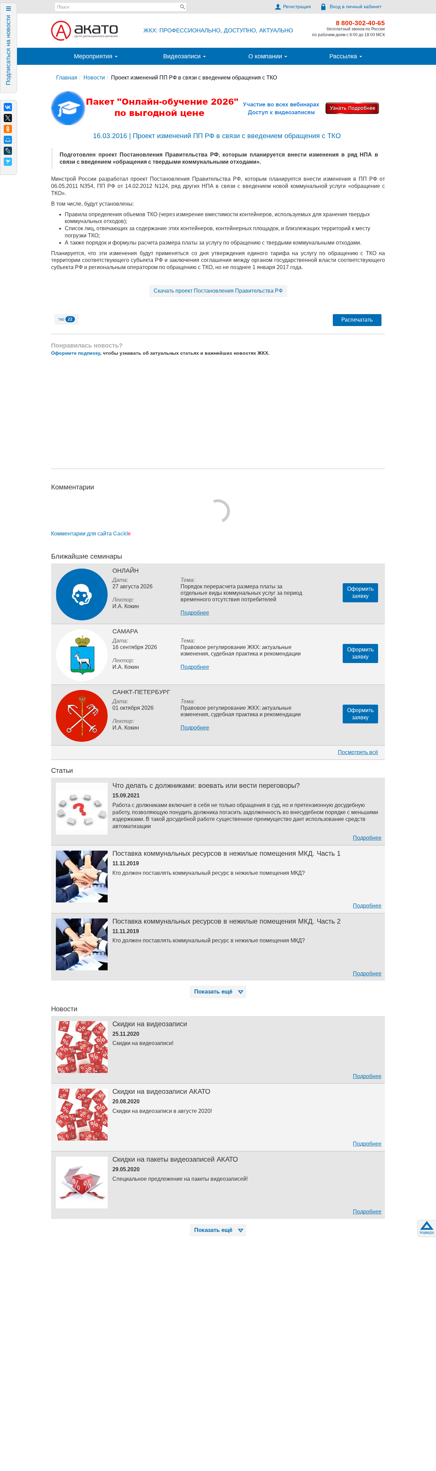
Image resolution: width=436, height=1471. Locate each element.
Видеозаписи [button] (182, 56)
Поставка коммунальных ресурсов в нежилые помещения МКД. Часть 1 (226, 853)
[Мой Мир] (8, 140)
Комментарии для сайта (91, 533)
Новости (94, 77)
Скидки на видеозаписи (149, 1024)
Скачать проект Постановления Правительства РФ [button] (218, 291)
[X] (8, 118)
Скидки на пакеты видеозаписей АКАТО (175, 1159)
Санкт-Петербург (141, 692)
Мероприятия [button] (94, 56)
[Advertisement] (218, 412)
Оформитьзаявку (360, 592)
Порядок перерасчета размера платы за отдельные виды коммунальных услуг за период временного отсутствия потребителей (241, 593)
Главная (66, 77)
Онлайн (125, 570)
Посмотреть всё (358, 752)
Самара (125, 631)
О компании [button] (266, 56)
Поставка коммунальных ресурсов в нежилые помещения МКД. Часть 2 (226, 921)
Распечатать (357, 320)
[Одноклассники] (8, 129)
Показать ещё (213, 991)
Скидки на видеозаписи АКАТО (161, 1091)
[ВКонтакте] (8, 107)
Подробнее (195, 613)
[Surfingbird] (8, 162)
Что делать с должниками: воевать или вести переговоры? (206, 785)
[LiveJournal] (8, 151)
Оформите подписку (75, 353)
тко (65, 319)
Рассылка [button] (344, 56)
